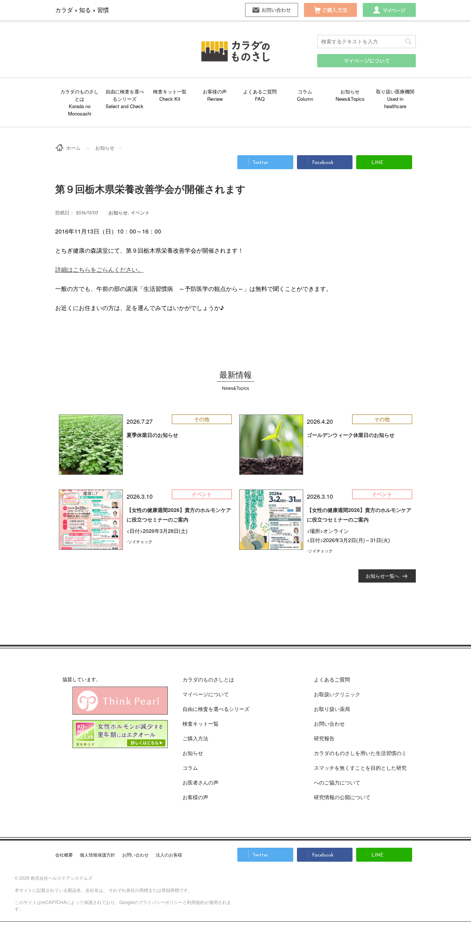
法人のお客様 (169, 854)
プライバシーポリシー (160, 902)
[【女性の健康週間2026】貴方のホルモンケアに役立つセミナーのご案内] (91, 520)
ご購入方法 (330, 10)
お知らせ (350, 91)
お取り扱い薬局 (332, 708)
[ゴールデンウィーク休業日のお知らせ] (271, 444)
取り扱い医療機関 (395, 91)
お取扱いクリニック (337, 694)
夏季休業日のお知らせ (152, 434)
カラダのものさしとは (79, 95)
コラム (305, 91)
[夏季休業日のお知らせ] (91, 444)
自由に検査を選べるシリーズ (125, 95)
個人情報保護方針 (97, 854)
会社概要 (64, 854)
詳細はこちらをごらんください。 (99, 269)
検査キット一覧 (170, 91)
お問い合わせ (271, 10)
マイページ (389, 10)
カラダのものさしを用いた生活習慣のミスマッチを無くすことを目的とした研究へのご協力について (360, 767)
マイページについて (206, 694)
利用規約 (196, 902)
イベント (140, 212)
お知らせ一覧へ (382, 575)
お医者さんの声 (201, 782)
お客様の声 (215, 91)
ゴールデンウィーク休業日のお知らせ (350, 434)
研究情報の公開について (342, 797)
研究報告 (324, 738)
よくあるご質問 (260, 91)
